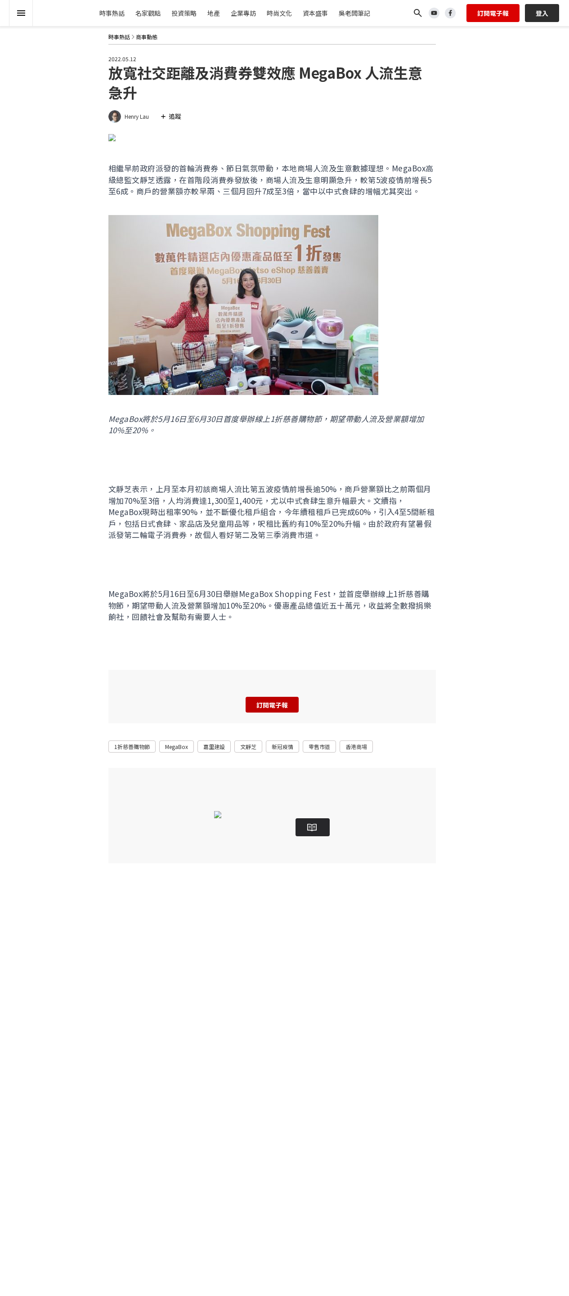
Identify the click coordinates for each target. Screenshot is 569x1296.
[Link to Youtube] (434, 13)
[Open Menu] (21, 13)
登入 (542, 13)
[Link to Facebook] (450, 13)
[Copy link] (81, 85)
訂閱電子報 (493, 13)
